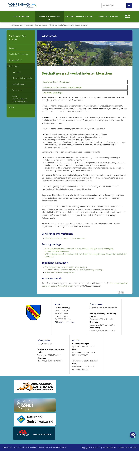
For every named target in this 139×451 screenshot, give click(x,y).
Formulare (16, 72)
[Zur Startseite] (23, 5)
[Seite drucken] (119, 292)
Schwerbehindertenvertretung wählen (59, 272)
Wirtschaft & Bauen (108, 16)
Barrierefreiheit (30, 447)
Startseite (20, 25)
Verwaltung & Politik (49, 16)
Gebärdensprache (59, 447)
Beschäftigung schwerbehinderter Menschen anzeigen (66, 267)
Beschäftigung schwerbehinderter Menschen (72, 25)
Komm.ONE (132, 447)
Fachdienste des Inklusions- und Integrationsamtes (62, 87)
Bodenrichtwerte (19, 84)
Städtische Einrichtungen (18, 54)
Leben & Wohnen (21, 16)
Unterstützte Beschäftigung (53, 93)
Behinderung (53, 25)
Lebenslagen (43, 25)
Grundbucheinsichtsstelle (22, 78)
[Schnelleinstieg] (127, 16)
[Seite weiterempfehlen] (123, 292)
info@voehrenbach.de (65, 322)
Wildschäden (17, 90)
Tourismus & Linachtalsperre (79, 16)
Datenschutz (7, 447)
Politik (11, 107)
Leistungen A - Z (15, 60)
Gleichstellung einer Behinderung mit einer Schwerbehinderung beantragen (74, 270)
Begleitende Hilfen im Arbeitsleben (56, 82)
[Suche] (129, 5)
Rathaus (12, 48)
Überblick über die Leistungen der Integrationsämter (65, 238)
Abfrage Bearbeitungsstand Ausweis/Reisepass (19, 98)
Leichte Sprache (44, 447)
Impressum (18, 447)
